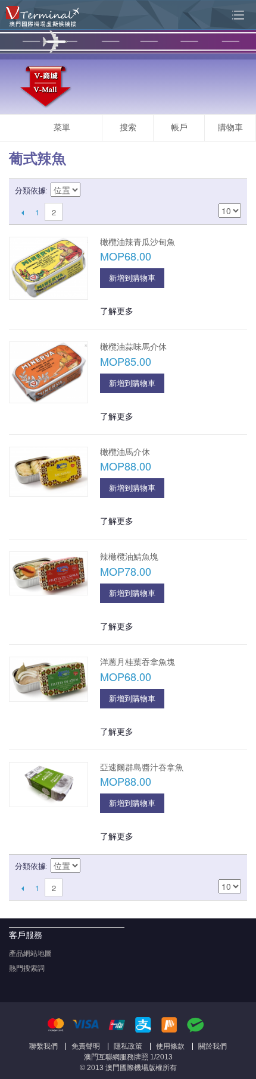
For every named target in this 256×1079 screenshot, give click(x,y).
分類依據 (30, 190)
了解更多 (116, 310)
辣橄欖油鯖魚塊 (129, 557)
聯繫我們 (43, 1046)
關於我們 (212, 1046)
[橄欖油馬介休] (48, 472)
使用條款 (170, 1046)
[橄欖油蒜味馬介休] (48, 372)
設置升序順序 (91, 191)
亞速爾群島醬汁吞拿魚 (141, 767)
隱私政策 (128, 1046)
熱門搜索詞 (27, 968)
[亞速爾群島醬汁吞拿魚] (48, 784)
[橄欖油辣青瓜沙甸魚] (48, 268)
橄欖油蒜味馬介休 (133, 347)
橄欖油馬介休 (125, 452)
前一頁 (22, 212)
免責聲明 (85, 1046)
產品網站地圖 (30, 953)
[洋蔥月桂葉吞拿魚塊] (48, 679)
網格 (211, 191)
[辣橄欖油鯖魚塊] (48, 573)
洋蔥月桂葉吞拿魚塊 (137, 662)
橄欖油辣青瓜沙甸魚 (137, 242)
